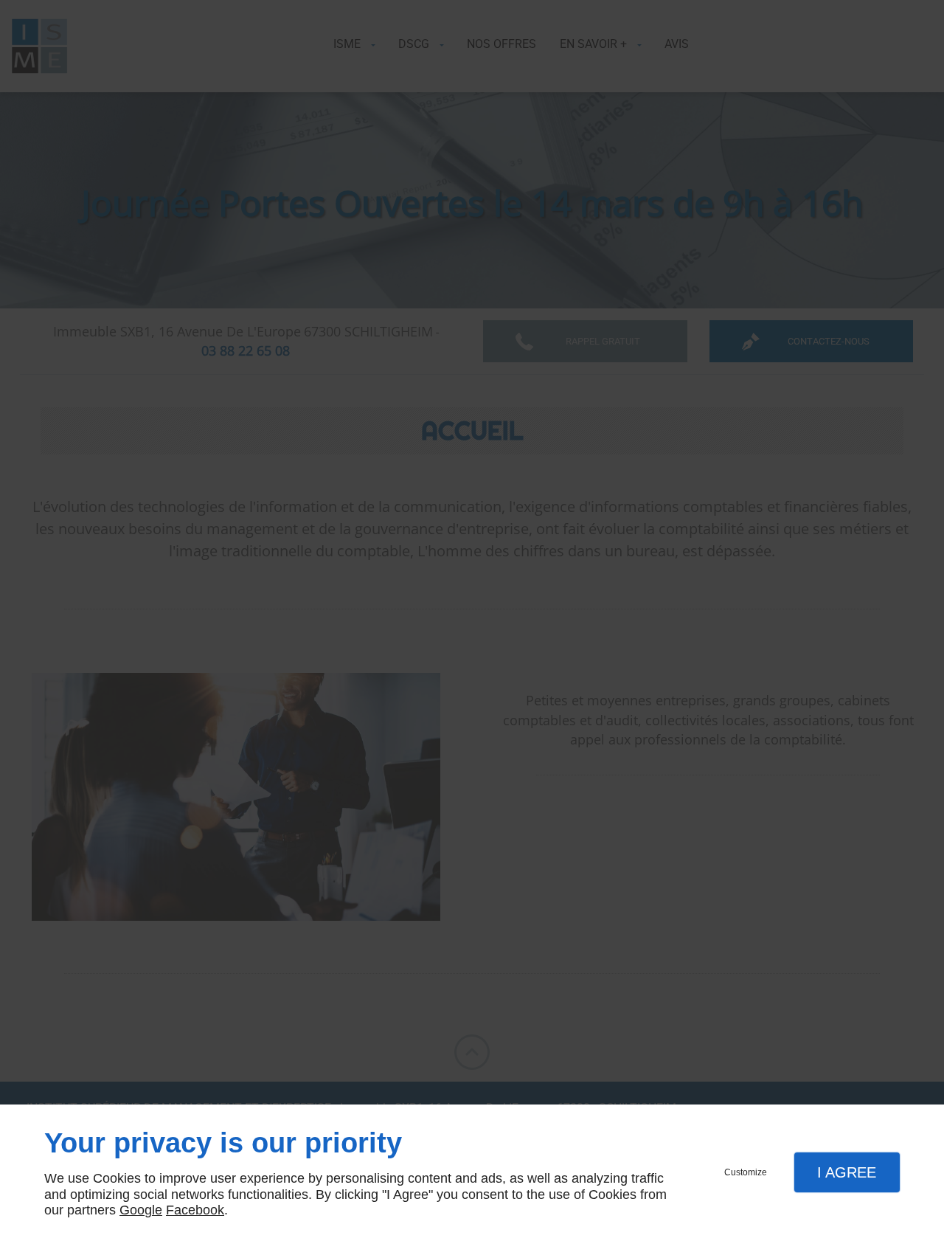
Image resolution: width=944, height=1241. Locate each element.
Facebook (195, 1210)
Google (140, 1210)
